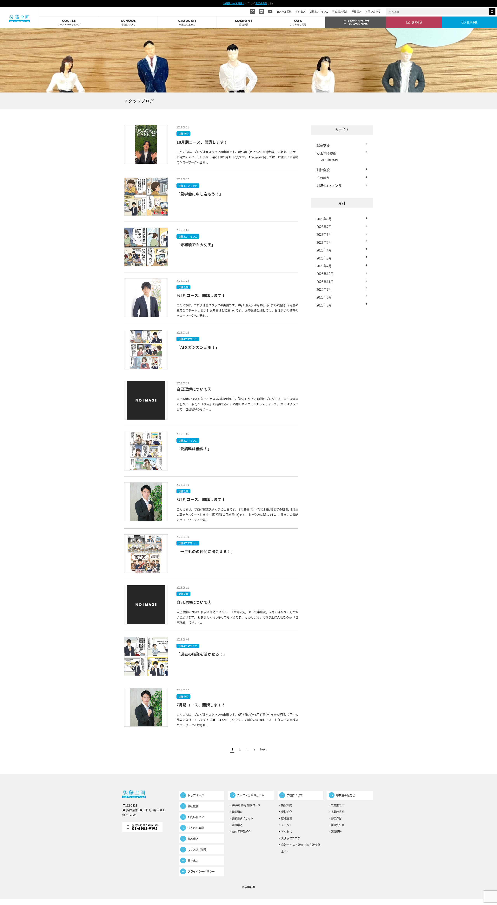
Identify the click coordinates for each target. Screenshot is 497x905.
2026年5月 (324, 242)
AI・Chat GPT (329, 159)
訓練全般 (323, 169)
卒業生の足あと (345, 795)
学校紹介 (286, 812)
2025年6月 (324, 297)
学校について (295, 795)
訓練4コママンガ (318, 11)
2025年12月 (325, 273)
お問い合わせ (373, 11)
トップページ (196, 795)
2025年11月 (325, 281)
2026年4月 (324, 250)
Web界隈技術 (326, 153)
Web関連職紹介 (241, 831)
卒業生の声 (337, 805)
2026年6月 (324, 234)
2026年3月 (324, 258)
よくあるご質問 (197, 849)
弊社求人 (356, 11)
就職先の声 (337, 825)
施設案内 (286, 805)
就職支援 (323, 145)
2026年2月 (324, 265)
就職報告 (336, 831)
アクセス (300, 11)
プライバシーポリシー (201, 871)
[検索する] (492, 11)
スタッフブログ (290, 838)
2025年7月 (324, 289)
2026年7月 (324, 226)
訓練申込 (193, 839)
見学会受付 (261, 3)
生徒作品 (336, 818)
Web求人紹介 (340, 11)
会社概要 (193, 806)
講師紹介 (237, 812)
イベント (286, 825)
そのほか (323, 177)
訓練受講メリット (244, 818)
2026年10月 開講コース (246, 805)
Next (263, 749)
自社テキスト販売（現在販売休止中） (300, 845)
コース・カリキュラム (250, 795)
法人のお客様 (284, 11)
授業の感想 (337, 812)
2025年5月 (324, 305)
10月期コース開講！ (233, 3)
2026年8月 (324, 218)
